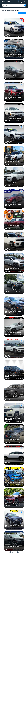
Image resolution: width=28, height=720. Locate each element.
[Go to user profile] (21, 2)
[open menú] (24, 2)
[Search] (25, 5)
